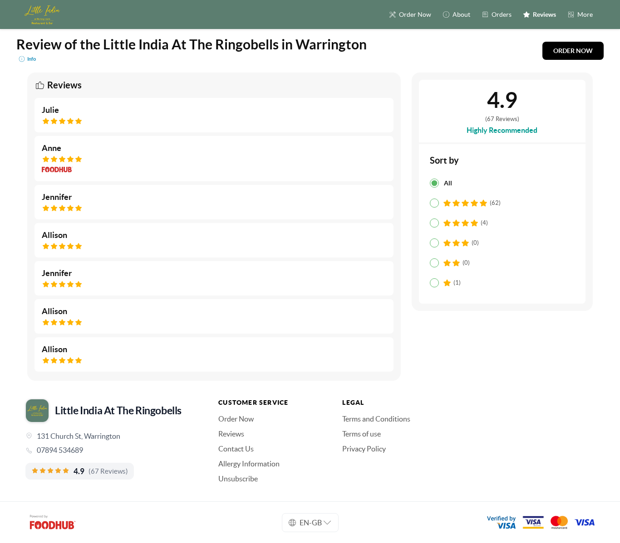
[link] (109, 450)
